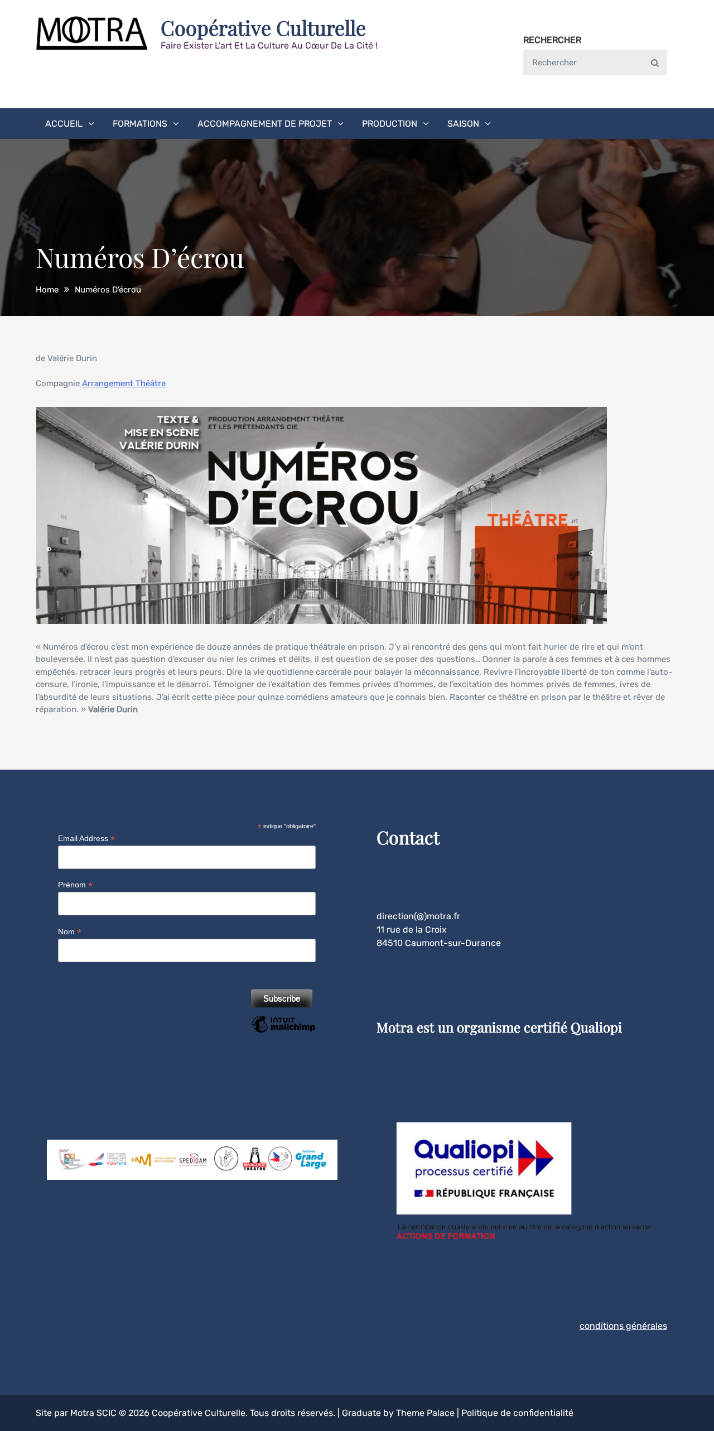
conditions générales (623, 1325)
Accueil (64, 123)
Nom (69, 931)
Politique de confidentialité (517, 1413)
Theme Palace (425, 1413)
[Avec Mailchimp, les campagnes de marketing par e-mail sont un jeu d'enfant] (283, 1032)
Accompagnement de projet (264, 123)
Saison (463, 123)
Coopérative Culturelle (263, 27)
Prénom (75, 885)
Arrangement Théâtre (124, 383)
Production (389, 123)
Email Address (86, 838)
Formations (140, 123)
